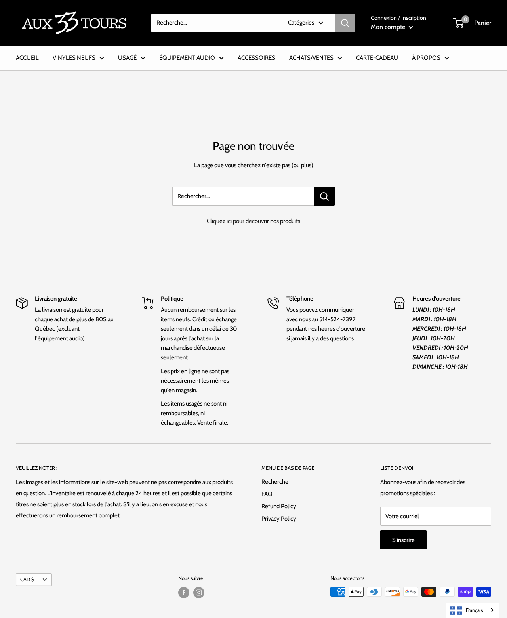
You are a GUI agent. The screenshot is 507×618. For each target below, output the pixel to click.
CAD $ (27, 579)
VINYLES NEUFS (74, 57)
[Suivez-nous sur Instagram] (198, 592)
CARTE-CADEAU (377, 57)
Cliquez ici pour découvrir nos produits (253, 221)
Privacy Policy (278, 518)
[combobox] (472, 610)
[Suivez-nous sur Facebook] (183, 592)
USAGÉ (127, 57)
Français (474, 610)
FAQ (267, 494)
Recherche (274, 481)
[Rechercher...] (324, 196)
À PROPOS (426, 57)
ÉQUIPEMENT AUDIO (187, 57)
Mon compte (389, 27)
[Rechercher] (345, 23)
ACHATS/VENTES (311, 57)
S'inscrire (403, 540)
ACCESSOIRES (256, 57)
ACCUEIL (27, 57)
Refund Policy (278, 506)
